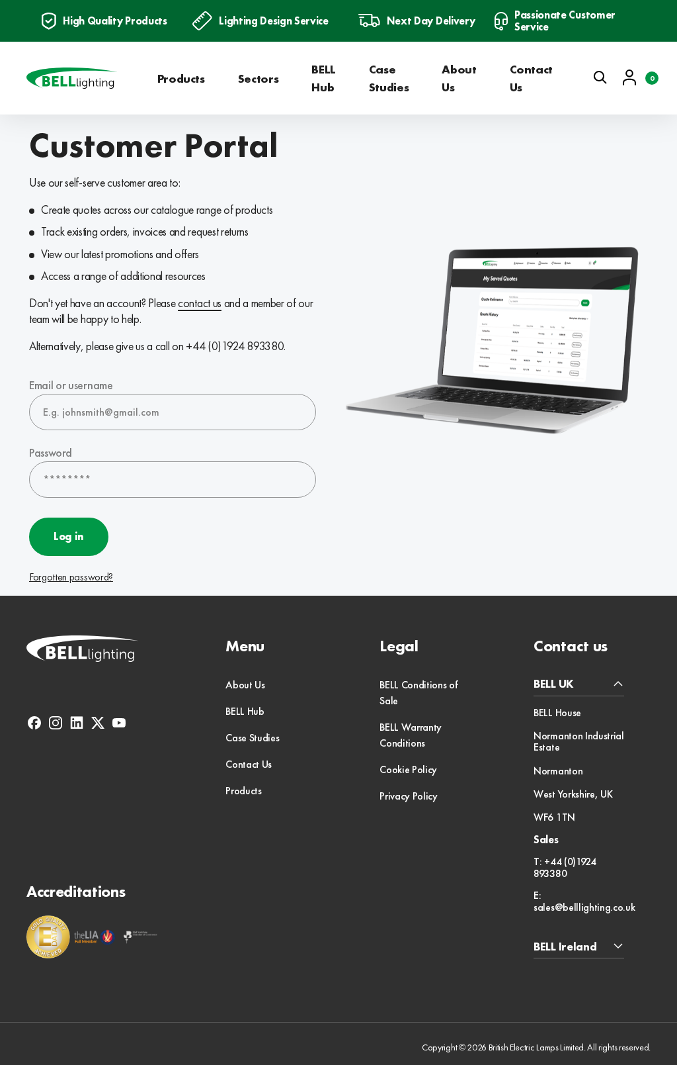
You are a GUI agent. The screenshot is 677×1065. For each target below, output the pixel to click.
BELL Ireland (565, 947)
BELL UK (554, 684)
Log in (69, 536)
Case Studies (389, 78)
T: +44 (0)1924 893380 (565, 867)
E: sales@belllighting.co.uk (584, 901)
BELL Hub (323, 78)
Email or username (71, 385)
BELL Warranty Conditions (410, 735)
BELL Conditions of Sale (418, 693)
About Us (459, 78)
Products (181, 78)
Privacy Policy (408, 796)
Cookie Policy (408, 769)
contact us (199, 302)
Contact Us (531, 78)
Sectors (258, 78)
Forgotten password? (71, 577)
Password (50, 452)
